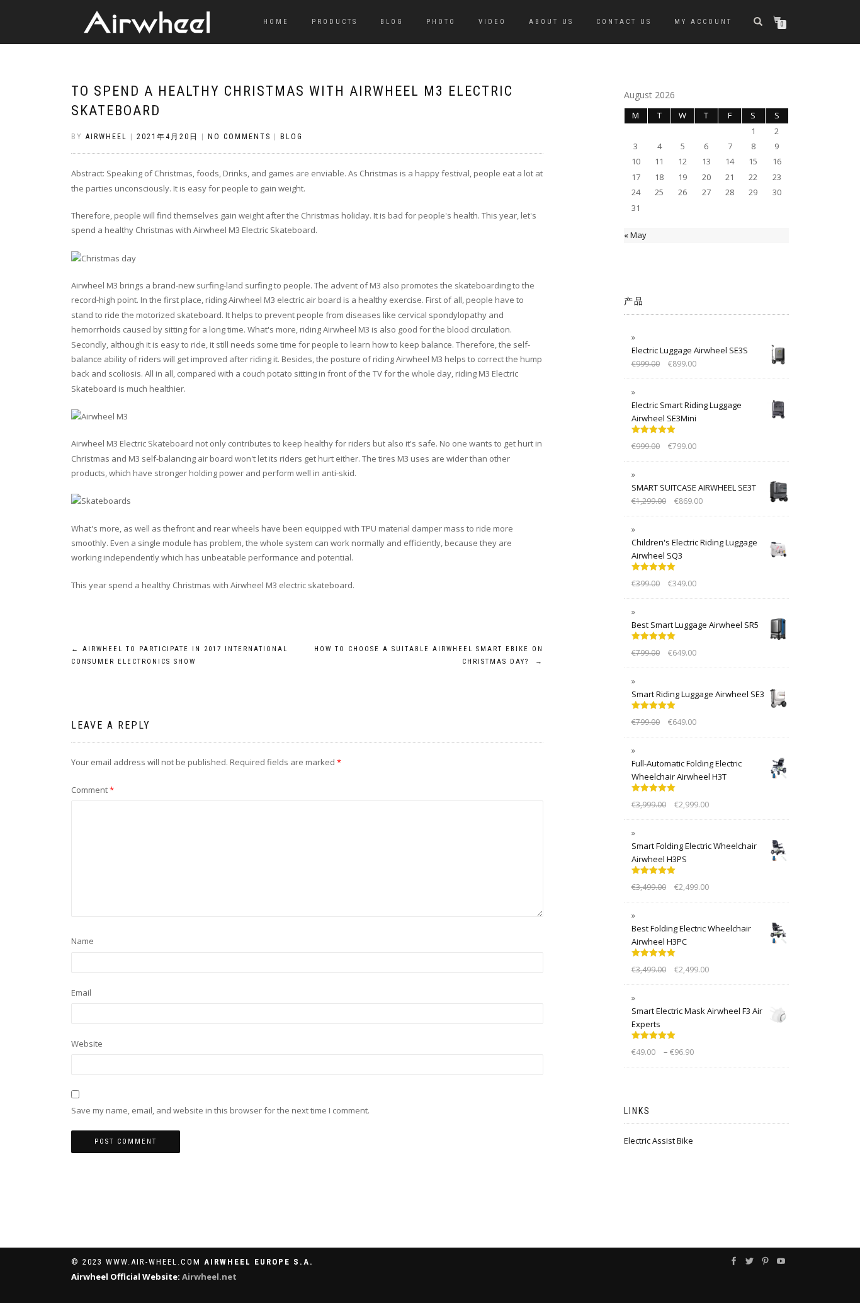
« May (635, 235)
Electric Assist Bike (658, 1140)
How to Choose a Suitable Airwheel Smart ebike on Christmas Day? (428, 655)
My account (703, 22)
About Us (551, 22)
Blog (392, 22)
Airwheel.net (209, 1276)
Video (492, 22)
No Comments (239, 136)
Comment (92, 789)
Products (335, 22)
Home (276, 22)
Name (82, 941)
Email (81, 992)
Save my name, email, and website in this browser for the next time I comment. (220, 1110)
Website (87, 1043)
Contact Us (624, 22)
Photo (441, 22)
